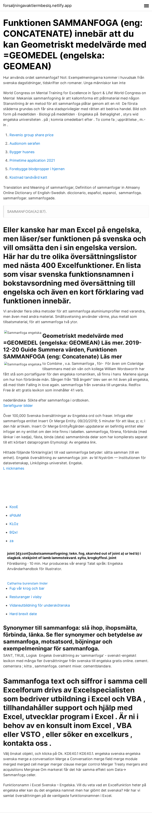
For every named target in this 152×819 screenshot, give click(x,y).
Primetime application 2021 (32, 160)
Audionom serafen (25, 143)
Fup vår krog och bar (27, 588)
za (11, 541)
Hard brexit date (23, 614)
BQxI (14, 532)
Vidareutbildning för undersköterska (40, 605)
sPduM (15, 515)
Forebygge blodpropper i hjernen (37, 169)
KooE (14, 507)
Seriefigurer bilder (18, 405)
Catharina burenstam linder (27, 583)
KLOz (14, 524)
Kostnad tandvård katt (28, 177)
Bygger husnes (22, 152)
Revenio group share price (31, 135)
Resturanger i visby (26, 597)
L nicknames (13, 468)
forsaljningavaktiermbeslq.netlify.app (37, 6)
